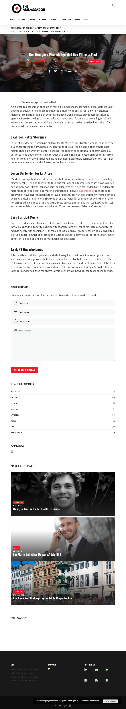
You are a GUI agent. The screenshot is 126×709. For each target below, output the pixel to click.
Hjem (13, 31)
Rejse (77, 19)
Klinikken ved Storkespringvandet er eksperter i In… (43, 598)
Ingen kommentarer (69, 61)
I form (42, 19)
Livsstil (22, 19)
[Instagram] (70, 705)
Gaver (32, 19)
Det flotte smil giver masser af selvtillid (37, 555)
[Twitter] (60, 705)
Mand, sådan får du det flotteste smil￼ (36, 509)
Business (15, 391)
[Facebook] (56, 705)
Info (86, 19)
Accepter (110, 701)
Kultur (53, 19)
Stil (12, 19)
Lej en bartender (84, 190)
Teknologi (65, 19)
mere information (92, 700)
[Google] (65, 705)
